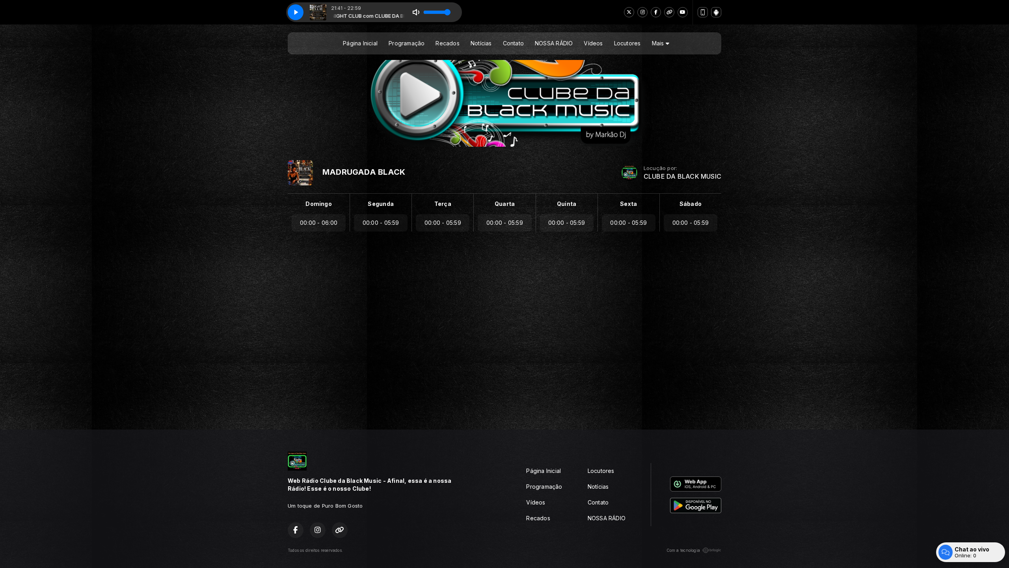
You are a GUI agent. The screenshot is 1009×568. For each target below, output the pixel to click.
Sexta (628, 203)
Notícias (481, 43)
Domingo (318, 203)
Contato (513, 43)
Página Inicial (360, 43)
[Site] (669, 12)
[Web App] (703, 12)
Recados (447, 43)
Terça (442, 203)
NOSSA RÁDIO (554, 43)
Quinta (566, 203)
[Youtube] (683, 12)
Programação (406, 43)
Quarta (505, 203)
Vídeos (593, 43)
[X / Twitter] (629, 12)
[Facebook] (656, 12)
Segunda (380, 203)
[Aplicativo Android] (716, 12)
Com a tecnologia (683, 550)
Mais (659, 43)
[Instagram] (642, 12)
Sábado (690, 203)
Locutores (627, 43)
